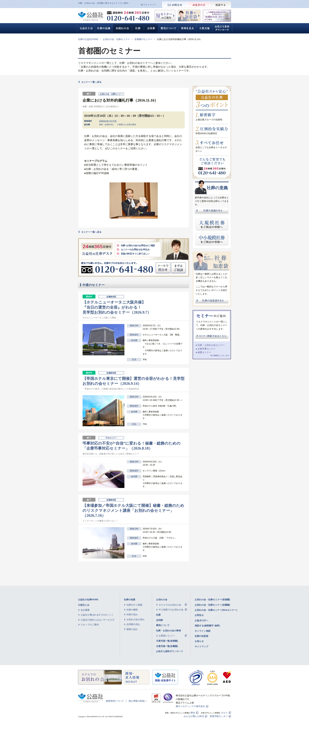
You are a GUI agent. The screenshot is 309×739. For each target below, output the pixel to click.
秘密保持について (115, 701)
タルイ (224, 712)
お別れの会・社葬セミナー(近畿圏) (212, 605)
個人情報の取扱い (138, 701)
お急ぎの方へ (201, 620)
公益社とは (83, 605)
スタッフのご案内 (90, 624)
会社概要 (85, 610)
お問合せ (199, 615)
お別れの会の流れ (135, 619)
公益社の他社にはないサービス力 (97, 619)
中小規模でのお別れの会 (171, 609)
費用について (163, 625)
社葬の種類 (132, 609)
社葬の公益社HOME (88, 39)
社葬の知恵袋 (201, 636)
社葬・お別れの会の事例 (168, 630)
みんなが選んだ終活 (194, 716)
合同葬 (159, 620)
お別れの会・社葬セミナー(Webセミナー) (216, 610)
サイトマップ (149, 5)
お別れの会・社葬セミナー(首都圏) (212, 599)
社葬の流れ (132, 614)
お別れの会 (161, 599)
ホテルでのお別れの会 (170, 605)
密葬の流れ (132, 629)
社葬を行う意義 (134, 605)
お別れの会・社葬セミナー (116, 39)
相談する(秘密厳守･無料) (207, 625)
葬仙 (193, 712)
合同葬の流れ (133, 624)
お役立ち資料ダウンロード (169, 651)
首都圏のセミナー (143, 39)
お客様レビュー (166, 635)
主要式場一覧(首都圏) (167, 641)
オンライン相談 (203, 631)
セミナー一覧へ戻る (91, 82)
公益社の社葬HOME (88, 599)
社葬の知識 (129, 599)
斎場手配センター (219, 716)
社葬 (158, 614)
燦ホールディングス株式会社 (190, 706)
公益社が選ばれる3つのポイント (97, 614)
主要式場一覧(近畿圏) (167, 646)
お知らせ (199, 641)
